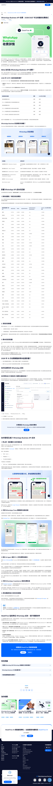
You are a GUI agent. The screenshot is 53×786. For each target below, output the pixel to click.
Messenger (39, 598)
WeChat (24, 761)
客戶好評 (2, 757)
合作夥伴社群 (3, 752)
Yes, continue (8, 781)
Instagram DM (25, 754)
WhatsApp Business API (16, 746)
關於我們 (2, 746)
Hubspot (24, 758)
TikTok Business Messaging (27, 751)
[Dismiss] (46, 1)
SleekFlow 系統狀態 (4, 754)
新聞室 (2, 749)
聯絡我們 (2, 758)
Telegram (24, 762)
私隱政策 (42, 783)
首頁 (1, 12)
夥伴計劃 (2, 751)
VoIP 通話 (24, 748)
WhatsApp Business (15, 751)
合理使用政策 (35, 783)
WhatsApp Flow (14, 752)
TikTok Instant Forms (26, 768)
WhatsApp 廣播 (14, 748)
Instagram (44, 598)
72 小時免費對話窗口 (36, 560)
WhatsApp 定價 (14, 749)
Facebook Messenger (26, 752)
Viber (24, 764)
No (14, 781)
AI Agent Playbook (16, 504)
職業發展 (2, 748)
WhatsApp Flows (6, 518)
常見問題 (2, 755)
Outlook (24, 746)
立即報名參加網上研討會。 (40, 1)
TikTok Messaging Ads (27, 767)
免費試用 (23, 652)
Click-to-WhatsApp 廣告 (7, 560)
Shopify (24, 757)
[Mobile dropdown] (51, 4)
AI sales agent (11, 448)
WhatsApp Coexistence (7, 583)
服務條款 (38, 783)
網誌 (5, 12)
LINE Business (25, 765)
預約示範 (30, 652)
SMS (23, 755)
